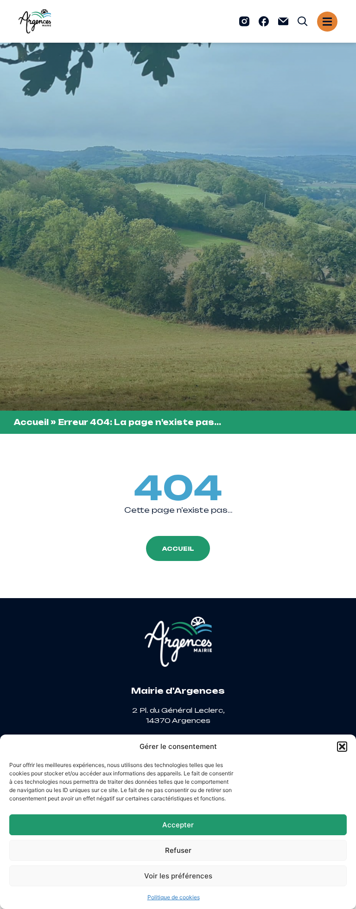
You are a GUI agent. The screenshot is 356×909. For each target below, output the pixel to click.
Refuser (178, 850)
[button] (342, 746)
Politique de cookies (173, 897)
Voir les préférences (178, 875)
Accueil (31, 422)
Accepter (178, 824)
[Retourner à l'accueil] (35, 21)
